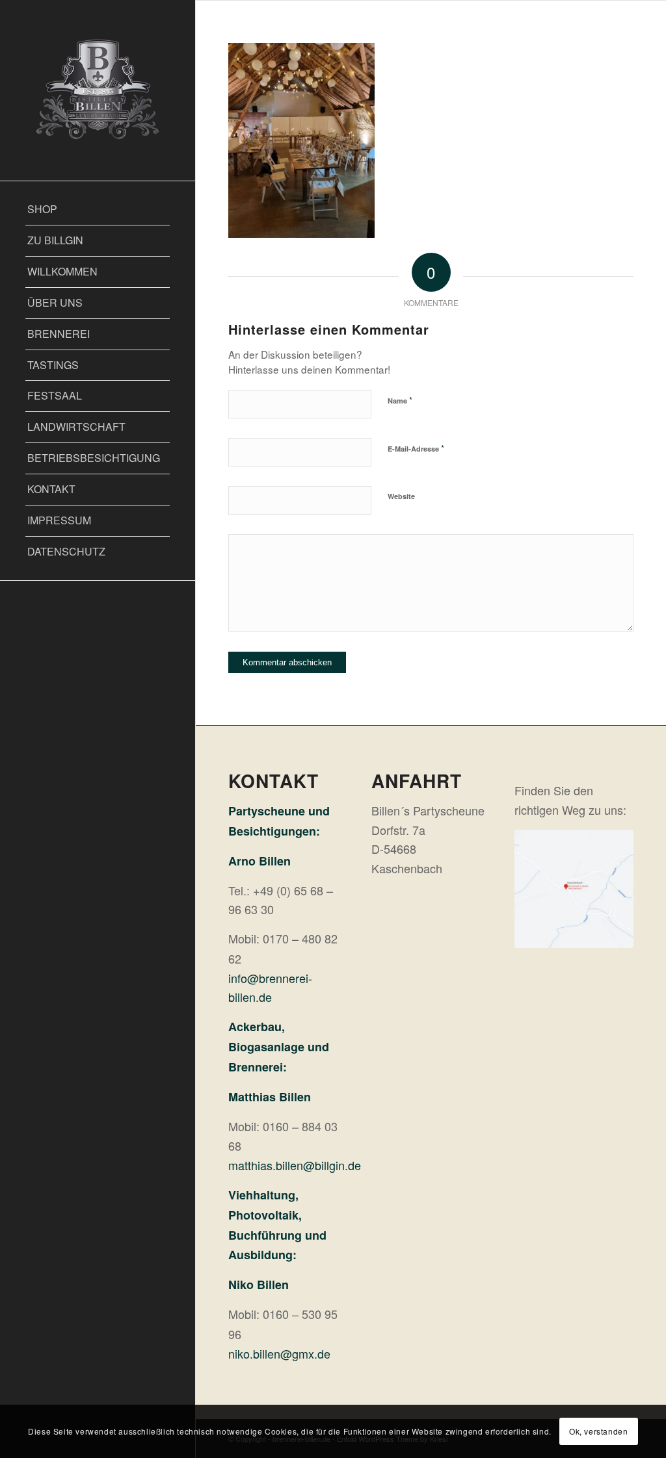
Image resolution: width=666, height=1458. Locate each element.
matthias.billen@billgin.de (294, 1165)
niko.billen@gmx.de (279, 1353)
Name (400, 400)
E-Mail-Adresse (416, 448)
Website (401, 496)
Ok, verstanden (598, 1431)
